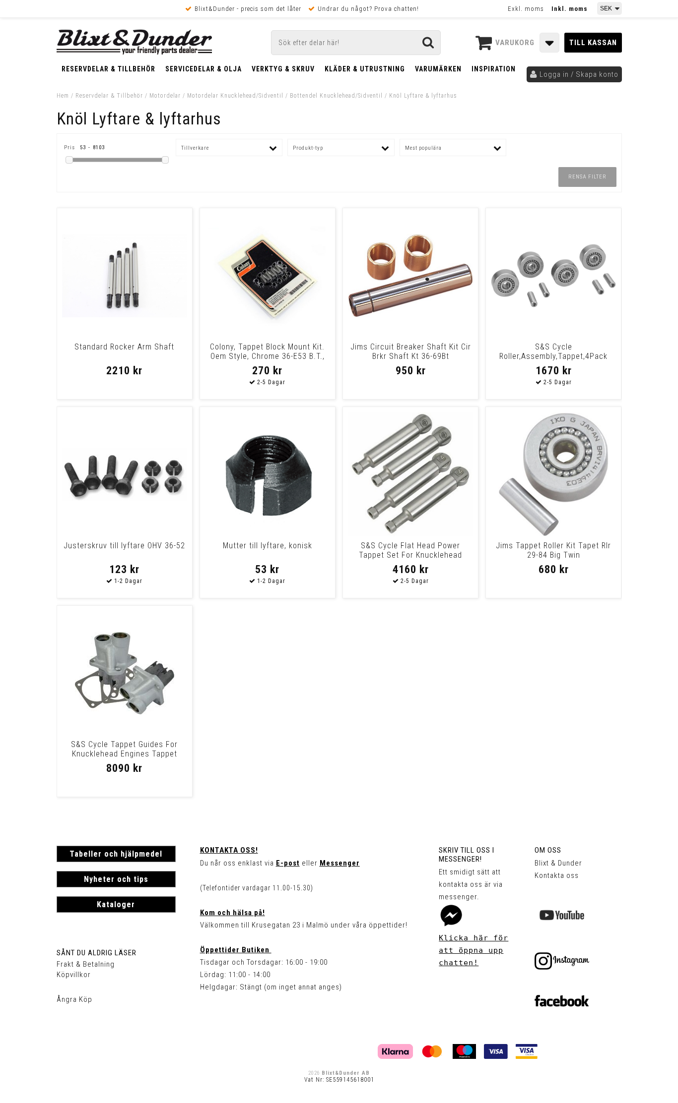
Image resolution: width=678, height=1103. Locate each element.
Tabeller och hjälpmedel (115, 854)
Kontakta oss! (229, 850)
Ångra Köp (74, 999)
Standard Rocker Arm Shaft (124, 346)
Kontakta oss (557, 875)
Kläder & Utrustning (365, 69)
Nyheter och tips (116, 879)
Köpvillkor (74, 974)
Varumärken (438, 69)
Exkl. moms (526, 8)
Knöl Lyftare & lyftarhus (423, 95)
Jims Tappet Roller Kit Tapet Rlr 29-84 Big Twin (553, 550)
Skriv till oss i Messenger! (466, 855)
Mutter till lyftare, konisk (267, 545)
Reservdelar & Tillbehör (108, 69)
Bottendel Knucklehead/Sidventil (336, 95)
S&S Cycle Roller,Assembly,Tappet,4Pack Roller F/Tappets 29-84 (553, 356)
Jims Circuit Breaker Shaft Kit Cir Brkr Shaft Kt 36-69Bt (410, 351)
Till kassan (593, 42)
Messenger (340, 863)
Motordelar (166, 95)
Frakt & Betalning (86, 964)
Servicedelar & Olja (203, 69)
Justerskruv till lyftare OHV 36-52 (124, 545)
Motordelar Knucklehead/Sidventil (235, 95)
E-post (288, 863)
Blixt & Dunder (558, 863)
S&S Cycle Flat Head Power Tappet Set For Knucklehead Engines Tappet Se (410, 555)
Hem (63, 95)
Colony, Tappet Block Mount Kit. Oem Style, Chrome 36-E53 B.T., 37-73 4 (267, 356)
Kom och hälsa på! (232, 912)
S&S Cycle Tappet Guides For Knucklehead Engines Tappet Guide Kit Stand (124, 754)
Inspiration (494, 69)
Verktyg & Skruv (283, 69)
